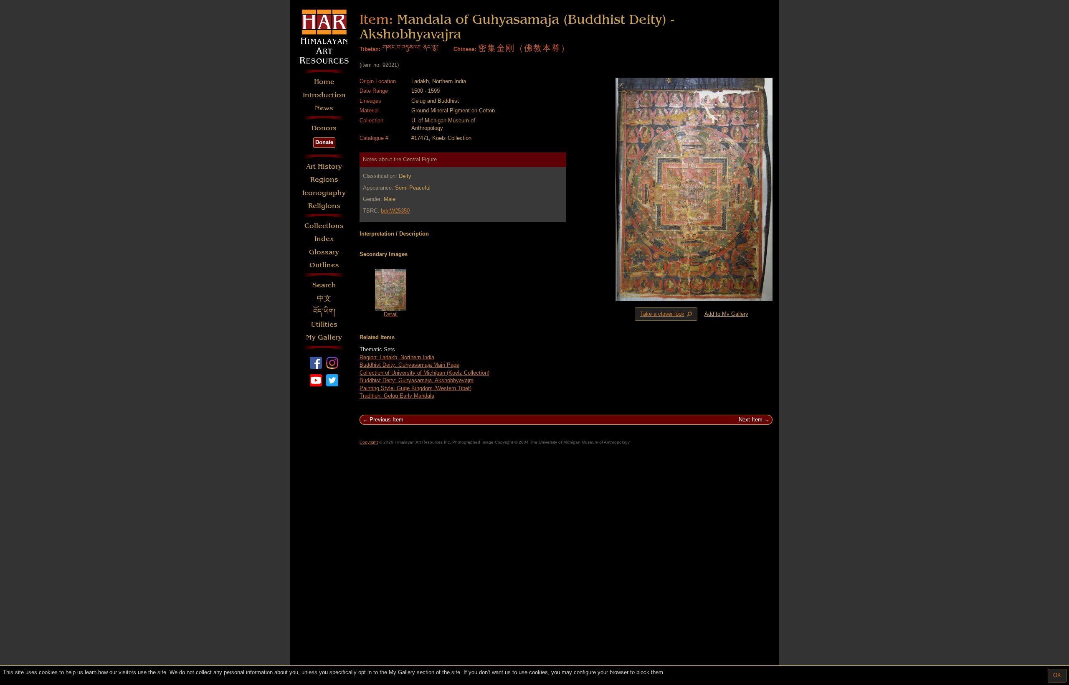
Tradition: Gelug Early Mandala (397, 396)
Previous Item (386, 419)
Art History (324, 166)
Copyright (369, 442)
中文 (324, 298)
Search (324, 285)
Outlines (324, 265)
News (324, 108)
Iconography (324, 193)
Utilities (324, 324)
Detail (391, 314)
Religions (324, 206)
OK (1057, 675)
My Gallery (324, 337)
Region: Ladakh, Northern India (397, 357)
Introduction (324, 95)
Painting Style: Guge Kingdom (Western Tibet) (415, 388)
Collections (324, 226)
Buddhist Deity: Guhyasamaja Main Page (409, 365)
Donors (324, 128)
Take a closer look (667, 314)
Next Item (750, 419)
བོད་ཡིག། (324, 311)
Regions (324, 179)
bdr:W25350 (395, 211)
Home (324, 82)
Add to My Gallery (726, 314)
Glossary (324, 252)
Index (324, 239)
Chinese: (464, 49)
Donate (324, 142)
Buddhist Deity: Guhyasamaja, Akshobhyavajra (417, 380)
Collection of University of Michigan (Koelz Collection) (424, 373)
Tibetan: (370, 49)
